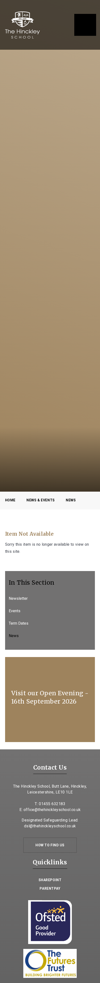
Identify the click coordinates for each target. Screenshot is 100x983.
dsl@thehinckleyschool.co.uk (50, 826)
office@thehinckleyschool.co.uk (52, 809)
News (71, 500)
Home (10, 500)
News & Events (40, 500)
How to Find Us (50, 845)
